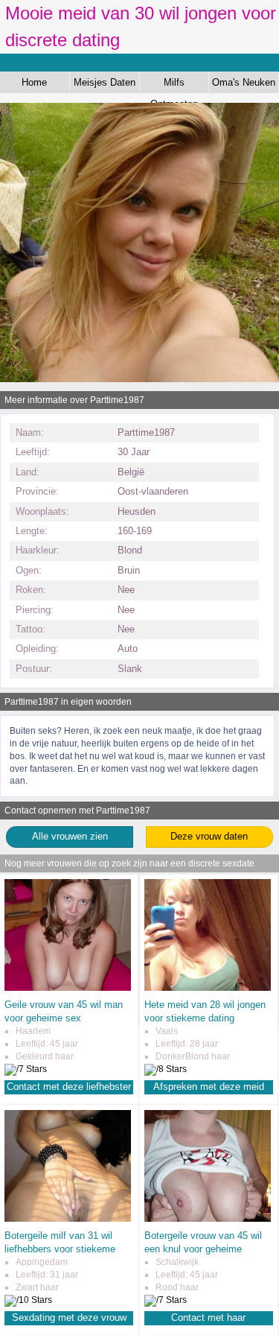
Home (34, 82)
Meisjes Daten (104, 82)
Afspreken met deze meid (208, 1086)
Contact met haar (208, 1317)
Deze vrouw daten (209, 836)
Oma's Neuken (243, 82)
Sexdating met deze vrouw (69, 1317)
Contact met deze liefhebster (69, 1086)
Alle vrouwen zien (70, 836)
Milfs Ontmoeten (174, 85)
